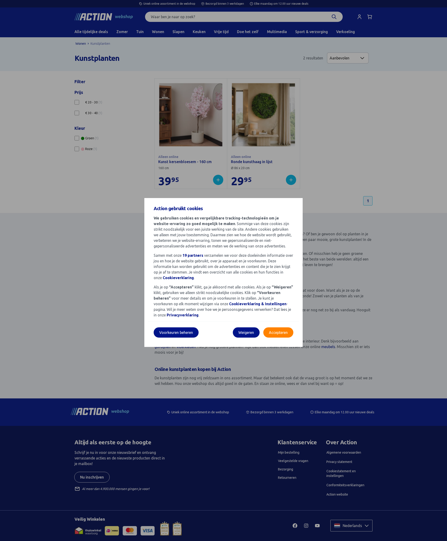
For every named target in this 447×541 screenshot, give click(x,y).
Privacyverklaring (183, 315)
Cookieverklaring (178, 278)
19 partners (193, 255)
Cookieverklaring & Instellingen (257, 304)
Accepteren (278, 332)
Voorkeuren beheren (176, 332)
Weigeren (246, 332)
